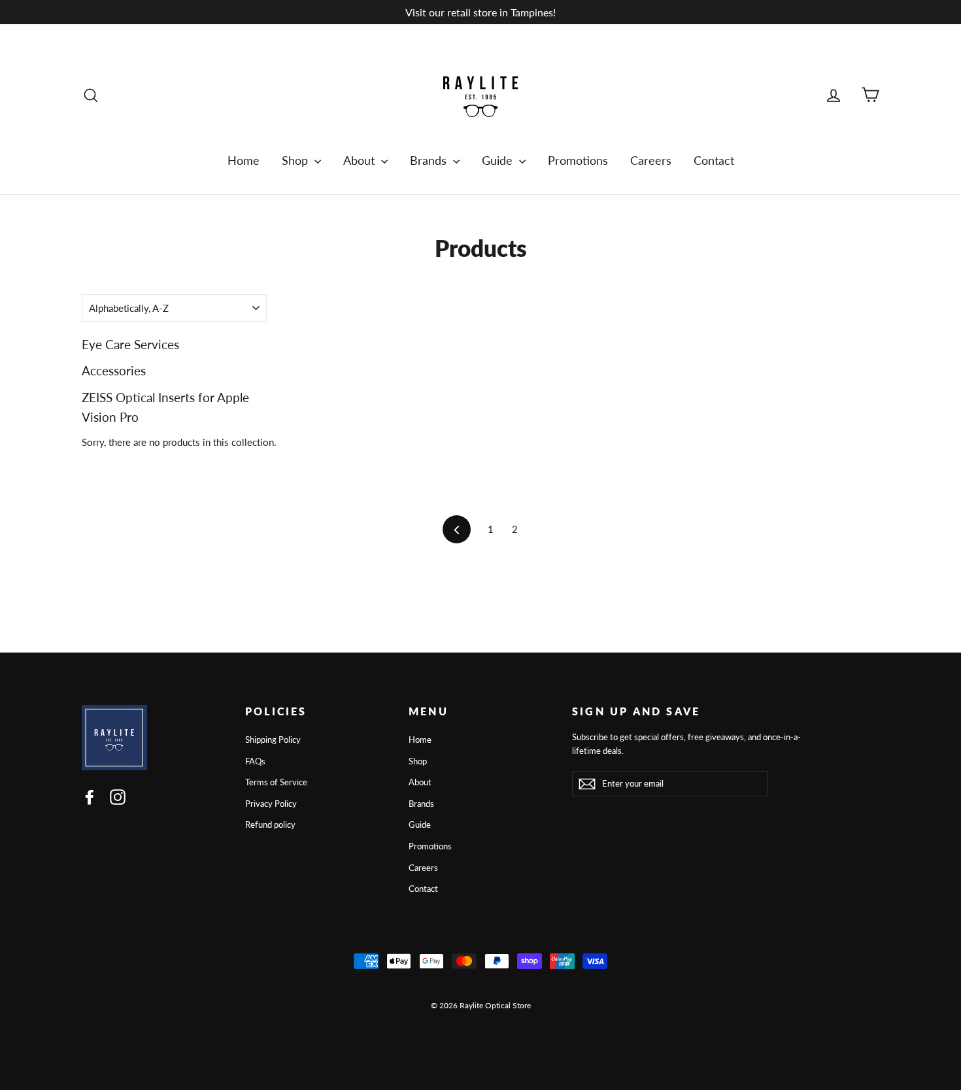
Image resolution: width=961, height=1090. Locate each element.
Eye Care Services (130, 344)
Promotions (578, 160)
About (360, 160)
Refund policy (270, 824)
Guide (499, 160)
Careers (650, 160)
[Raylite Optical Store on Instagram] (118, 796)
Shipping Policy (273, 739)
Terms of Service (276, 782)
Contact (714, 160)
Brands (430, 160)
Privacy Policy (271, 803)
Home (244, 160)
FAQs (255, 761)
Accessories (114, 370)
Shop (296, 160)
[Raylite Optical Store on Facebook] (89, 796)
